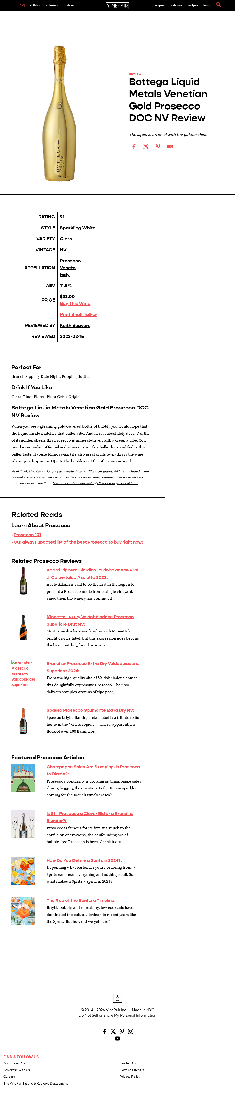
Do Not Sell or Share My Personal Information (117, 1015)
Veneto (68, 268)
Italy (65, 274)
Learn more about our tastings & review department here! (95, 483)
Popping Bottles (76, 376)
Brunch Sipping (25, 376)
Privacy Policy (130, 1077)
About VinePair (14, 1063)
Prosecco (70, 261)
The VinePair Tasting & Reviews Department (35, 1083)
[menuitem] (22, 6)
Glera (66, 239)
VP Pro (159, 5)
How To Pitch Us (132, 1070)
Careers (9, 1077)
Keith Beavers (75, 325)
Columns (52, 5)
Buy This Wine (75, 303)
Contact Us (128, 1063)
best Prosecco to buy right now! (110, 542)
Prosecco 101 (27, 534)
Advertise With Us (16, 1070)
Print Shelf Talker (78, 314)
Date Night (50, 376)
